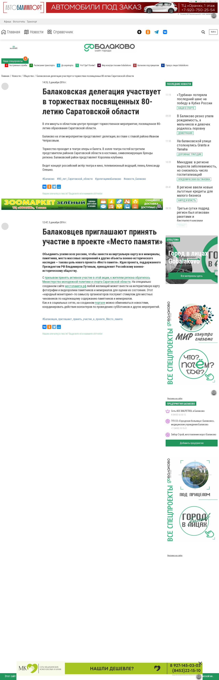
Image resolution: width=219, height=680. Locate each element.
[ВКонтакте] (44, 187)
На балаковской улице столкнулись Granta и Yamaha (194, 145)
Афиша (7, 21)
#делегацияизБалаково (108, 179)
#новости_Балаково (135, 179)
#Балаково (48, 179)
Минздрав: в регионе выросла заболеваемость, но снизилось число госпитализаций (197, 168)
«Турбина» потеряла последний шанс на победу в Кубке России (194, 99)
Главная (13, 32)
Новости (36, 32)
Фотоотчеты (19, 21)
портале (100, 302)
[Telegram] (54, 187)
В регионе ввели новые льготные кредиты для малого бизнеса (195, 191)
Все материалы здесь (192, 276)
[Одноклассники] (49, 187)
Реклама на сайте (174, 398)
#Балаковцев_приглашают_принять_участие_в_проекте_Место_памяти (82, 319)
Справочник (63, 32)
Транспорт (32, 21)
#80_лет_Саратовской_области (75, 179)
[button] (191, 1)
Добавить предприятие (192, 443)
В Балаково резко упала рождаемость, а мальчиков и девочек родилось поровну (195, 122)
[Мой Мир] (59, 187)
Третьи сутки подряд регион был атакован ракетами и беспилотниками (193, 214)
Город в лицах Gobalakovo (188, 257)
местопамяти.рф (75, 286)
